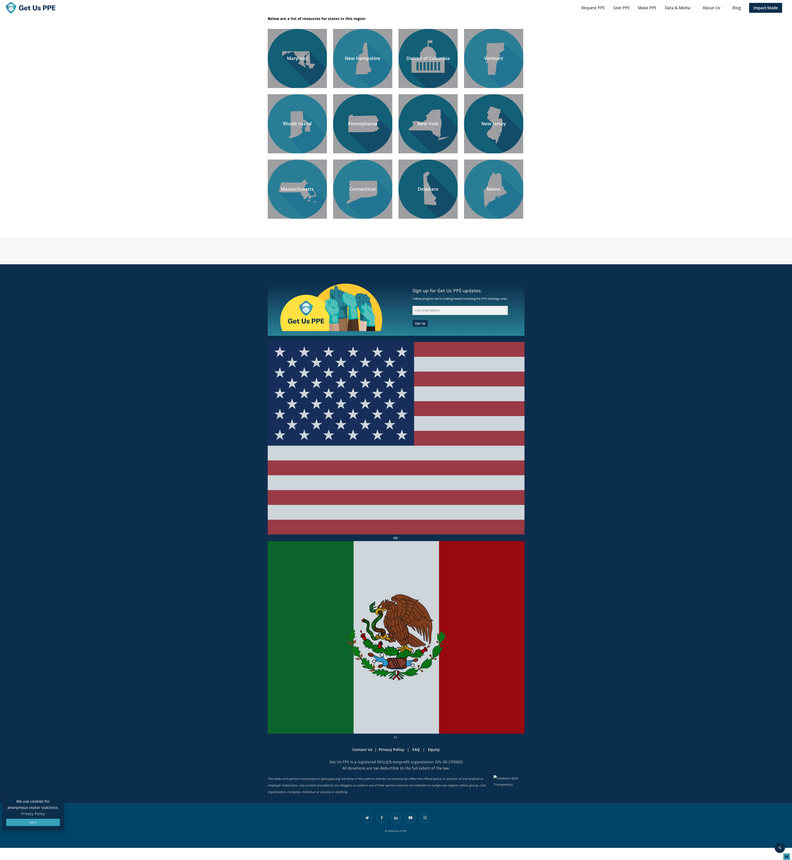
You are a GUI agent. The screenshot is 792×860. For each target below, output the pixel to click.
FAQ (416, 749)
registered (366, 761)
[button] (786, 856)
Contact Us (362, 749)
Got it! (33, 822)
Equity (434, 749)
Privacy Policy (33, 813)
